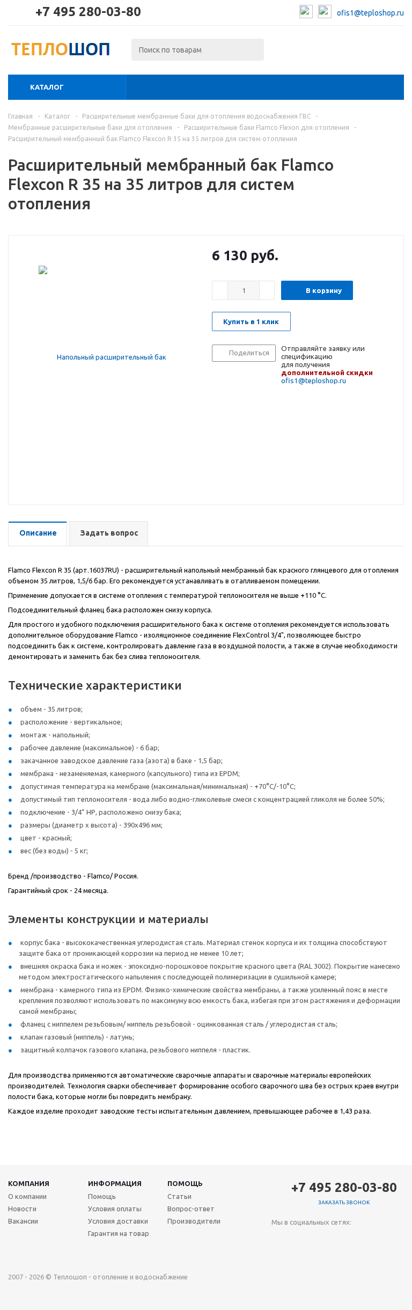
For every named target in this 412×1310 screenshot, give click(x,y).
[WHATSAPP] (323, 1240)
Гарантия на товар (118, 1233)
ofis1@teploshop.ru (370, 13)
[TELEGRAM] (301, 1240)
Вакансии (23, 1221)
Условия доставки (118, 1221)
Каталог (47, 87)
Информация (115, 1183)
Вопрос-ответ (191, 1208)
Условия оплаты (115, 1208)
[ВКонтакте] (279, 1240)
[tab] (37, 533)
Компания (28, 1183)
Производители (193, 1221)
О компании (27, 1196)
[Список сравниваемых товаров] (286, 53)
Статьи (179, 1196)
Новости (22, 1208)
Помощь (185, 1183)
